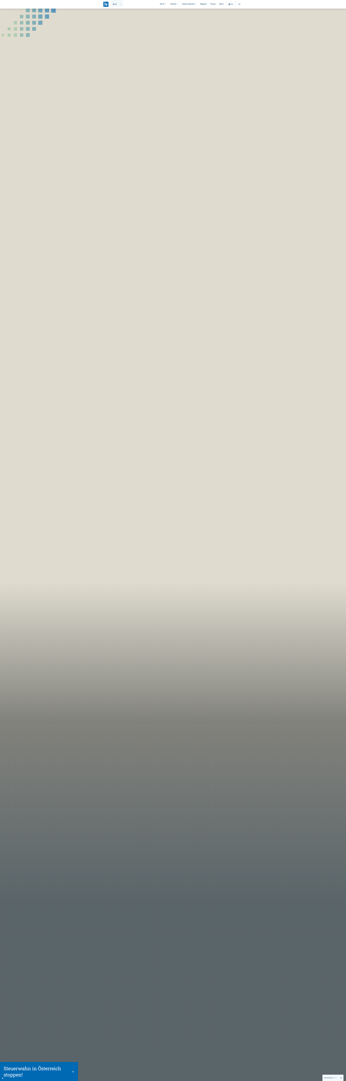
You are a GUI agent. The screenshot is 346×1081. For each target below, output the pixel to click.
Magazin (203, 4)
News (221, 4)
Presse (213, 4)
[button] (328, 1077)
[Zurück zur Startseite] (105, 4)
